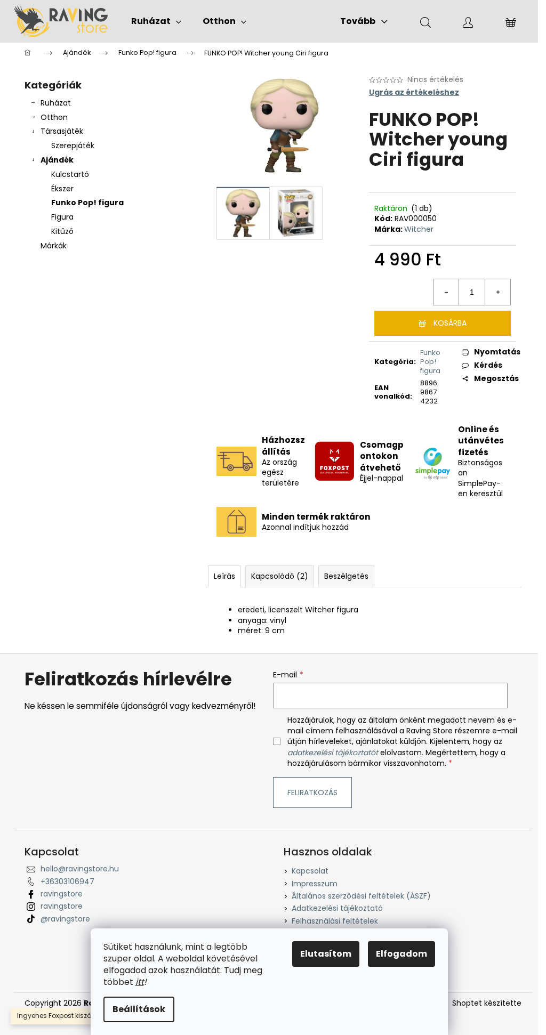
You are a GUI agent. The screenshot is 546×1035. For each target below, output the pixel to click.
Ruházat (56, 103)
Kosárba (450, 323)
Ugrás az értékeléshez (414, 92)
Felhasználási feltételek (335, 921)
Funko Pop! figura (87, 202)
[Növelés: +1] (497, 292)
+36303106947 (67, 881)
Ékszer (62, 188)
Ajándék (57, 160)
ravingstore (62, 893)
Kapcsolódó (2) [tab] (279, 576)
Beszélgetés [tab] (346, 576)
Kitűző (62, 231)
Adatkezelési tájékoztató (337, 908)
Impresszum (315, 883)
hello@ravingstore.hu (80, 868)
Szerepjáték (72, 145)
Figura (62, 217)
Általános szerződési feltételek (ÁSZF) (361, 896)
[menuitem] (156, 21)
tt (141, 982)
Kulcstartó (70, 174)
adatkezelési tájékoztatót (332, 752)
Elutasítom (325, 954)
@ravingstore (65, 918)
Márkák (54, 245)
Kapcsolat (310, 871)
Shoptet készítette (486, 1003)
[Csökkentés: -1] (446, 292)
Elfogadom (401, 954)
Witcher (418, 229)
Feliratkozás (312, 792)
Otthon (54, 117)
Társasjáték (62, 131)
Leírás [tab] (224, 576)
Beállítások (139, 1009)
